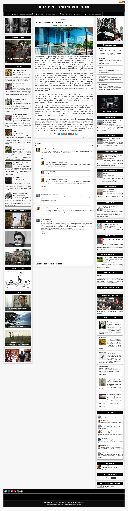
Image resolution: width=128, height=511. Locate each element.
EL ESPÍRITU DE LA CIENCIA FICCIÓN (18, 309)
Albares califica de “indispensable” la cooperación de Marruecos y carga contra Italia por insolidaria (110, 62)
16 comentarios (111, 226)
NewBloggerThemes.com (75, 504)
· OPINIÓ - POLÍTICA (52, 14)
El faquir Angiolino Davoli (113, 380)
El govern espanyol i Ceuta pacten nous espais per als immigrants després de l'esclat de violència (110, 70)
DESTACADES (64, 19)
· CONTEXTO (79, 14)
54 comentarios (111, 243)
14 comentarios (111, 191)
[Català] (120, 2)
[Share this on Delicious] (76, 134)
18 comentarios (112, 140)
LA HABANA (18, 263)
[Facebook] (9, 491)
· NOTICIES (40, 14)
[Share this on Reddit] (72, 134)
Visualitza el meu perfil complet (110, 470)
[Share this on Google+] (65, 134)
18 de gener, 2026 (50, 149)
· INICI (7, 14)
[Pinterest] (15, 491)
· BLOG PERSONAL (66, 14)
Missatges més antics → (86, 137)
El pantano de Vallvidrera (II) (111, 139)
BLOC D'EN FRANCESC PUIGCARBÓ (64, 7)
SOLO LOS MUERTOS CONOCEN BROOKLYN (18, 344)
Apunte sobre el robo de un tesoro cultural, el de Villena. (113, 156)
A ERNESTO (18, 245)
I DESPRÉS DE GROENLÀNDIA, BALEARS (49, 22)
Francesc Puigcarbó (51, 162)
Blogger (82, 502)
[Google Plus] (12, 491)
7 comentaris (71, 25)
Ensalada (109, 339)
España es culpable (104, 368)
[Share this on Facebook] (62, 134)
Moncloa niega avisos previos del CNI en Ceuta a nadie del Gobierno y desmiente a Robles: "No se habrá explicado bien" (110, 87)
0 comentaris (111, 210)
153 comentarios (111, 263)
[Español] (123, 2)
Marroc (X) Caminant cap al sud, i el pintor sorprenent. (113, 121)
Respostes (45, 159)
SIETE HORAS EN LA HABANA (18, 227)
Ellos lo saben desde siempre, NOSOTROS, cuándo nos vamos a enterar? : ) (113, 259)
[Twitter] (5, 491)
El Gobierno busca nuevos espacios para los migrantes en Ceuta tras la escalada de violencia (110, 79)
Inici (64, 137)
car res (42, 219)
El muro (105, 173)
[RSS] (21, 491)
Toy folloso (104, 438)
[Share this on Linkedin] (69, 134)
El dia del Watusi (111, 354)
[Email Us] (18, 491)
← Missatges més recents (42, 137)
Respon (43, 155)
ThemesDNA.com (56, 504)
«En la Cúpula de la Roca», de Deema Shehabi (114, 323)
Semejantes (99, 275)
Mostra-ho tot (120, 92)
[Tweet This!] (59, 134)
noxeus (43, 149)
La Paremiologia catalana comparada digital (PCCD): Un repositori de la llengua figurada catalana (114, 397)
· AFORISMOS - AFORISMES (93, 14)
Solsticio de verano (109, 190)
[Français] (125, 2)
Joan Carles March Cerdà (110, 224)
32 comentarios (111, 175)
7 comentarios (111, 158)
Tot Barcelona (44, 195)
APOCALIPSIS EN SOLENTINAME (18, 326)
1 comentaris (111, 124)
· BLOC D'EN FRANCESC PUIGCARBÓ (23, 14)
